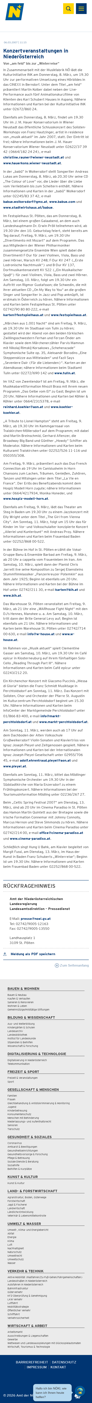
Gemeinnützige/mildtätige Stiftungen (28, 1009)
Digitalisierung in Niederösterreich (27, 1060)
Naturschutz (14, 1252)
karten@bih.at (66, 590)
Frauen (11, 1099)
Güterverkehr (15, 1292)
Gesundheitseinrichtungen (22, 1150)
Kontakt (58, 1367)
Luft (9, 1244)
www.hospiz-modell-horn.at (25, 499)
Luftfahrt (12, 1303)
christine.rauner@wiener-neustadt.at (33, 157)
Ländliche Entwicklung (20, 1212)
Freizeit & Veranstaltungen (22, 1077)
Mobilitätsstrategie (18, 1306)
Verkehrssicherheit (18, 1317)
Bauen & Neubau (17, 994)
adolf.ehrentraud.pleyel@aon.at (45, 760)
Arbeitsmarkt (14, 1331)
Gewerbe (12, 1339)
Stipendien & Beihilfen (20, 1042)
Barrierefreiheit (32, 1362)
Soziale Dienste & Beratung (23, 1161)
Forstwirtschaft (16, 1201)
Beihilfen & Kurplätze (19, 1168)
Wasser (11, 1263)
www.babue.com (62, 202)
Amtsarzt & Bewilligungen (22, 1146)
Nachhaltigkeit (15, 1248)
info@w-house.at (41, 634)
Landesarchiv (15, 1031)
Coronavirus (14, 1143)
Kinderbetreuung (17, 1110)
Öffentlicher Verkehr (19, 1310)
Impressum (37, 1367)
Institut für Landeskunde (21, 1038)
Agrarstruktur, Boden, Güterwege (26, 1197)
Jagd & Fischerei (17, 1204)
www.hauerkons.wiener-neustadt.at (32, 163)
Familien (12, 1095)
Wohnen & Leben (17, 1005)
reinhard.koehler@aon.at (23, 407)
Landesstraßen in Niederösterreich (27, 1280)
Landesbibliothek (17, 1034)
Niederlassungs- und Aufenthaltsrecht (29, 1121)
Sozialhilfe (13, 1165)
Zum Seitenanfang (74, 965)
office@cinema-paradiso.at (61, 833)
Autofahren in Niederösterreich (25, 1284)
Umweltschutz (15, 1259)
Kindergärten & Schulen (21, 1027)
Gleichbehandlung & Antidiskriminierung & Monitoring (38, 1103)
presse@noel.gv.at (36, 919)
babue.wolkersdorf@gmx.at (25, 202)
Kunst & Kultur (16, 1183)
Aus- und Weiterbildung (21, 1023)
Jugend (11, 1106)
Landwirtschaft (16, 1208)
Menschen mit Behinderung (23, 1117)
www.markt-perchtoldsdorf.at (63, 722)
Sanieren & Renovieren (20, 1002)
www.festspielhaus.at (68, 315)
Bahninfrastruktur (17, 1288)
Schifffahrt (13, 1314)
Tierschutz (13, 1129)
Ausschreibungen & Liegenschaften (27, 1335)
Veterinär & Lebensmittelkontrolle (26, 1215)
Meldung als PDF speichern (32, 954)
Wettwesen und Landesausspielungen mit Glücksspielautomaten (44, 1343)
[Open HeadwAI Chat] (80, 1391)
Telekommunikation (18, 1063)
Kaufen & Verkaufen (18, 998)
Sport (10, 1081)
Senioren (12, 1125)
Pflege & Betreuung (18, 1157)
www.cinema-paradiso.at (30, 839)
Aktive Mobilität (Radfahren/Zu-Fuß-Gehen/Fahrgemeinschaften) (45, 1277)
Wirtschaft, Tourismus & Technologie (28, 1346)
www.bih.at (12, 595)
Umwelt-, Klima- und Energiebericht (27, 1229)
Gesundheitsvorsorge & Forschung (27, 1154)
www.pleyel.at (14, 766)
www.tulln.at (64, 373)
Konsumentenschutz (19, 1114)
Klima (10, 1241)
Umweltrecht (14, 1255)
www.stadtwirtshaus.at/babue (28, 207)
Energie (11, 1237)
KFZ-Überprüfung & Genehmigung (27, 1295)
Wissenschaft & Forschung (22, 1046)
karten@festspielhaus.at (23, 315)
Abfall (10, 1233)
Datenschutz (64, 1362)
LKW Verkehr (14, 1299)
